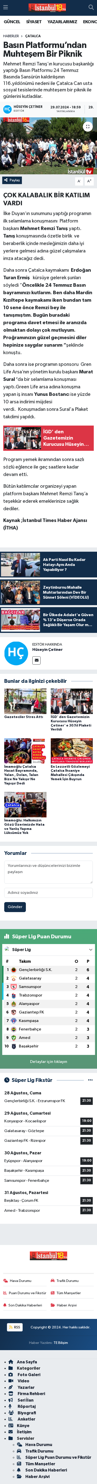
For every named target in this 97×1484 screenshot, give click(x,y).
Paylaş (15, 180)
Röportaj (26, 1406)
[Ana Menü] (5, 8)
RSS (16, 1327)
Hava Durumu (20, 1281)
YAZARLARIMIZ (62, 22)
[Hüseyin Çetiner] (16, 653)
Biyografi (26, 1413)
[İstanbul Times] (47, 8)
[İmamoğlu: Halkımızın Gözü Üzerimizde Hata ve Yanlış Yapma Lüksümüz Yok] (25, 804)
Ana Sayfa (27, 1362)
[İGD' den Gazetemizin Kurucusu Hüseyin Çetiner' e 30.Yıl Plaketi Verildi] (72, 701)
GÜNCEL (12, 22)
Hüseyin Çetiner (47, 650)
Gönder (15, 907)
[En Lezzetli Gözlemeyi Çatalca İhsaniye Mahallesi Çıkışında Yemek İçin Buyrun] (72, 751)
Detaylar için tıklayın (48, 1062)
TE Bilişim (60, 1343)
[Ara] (91, 8)
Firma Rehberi (31, 1394)
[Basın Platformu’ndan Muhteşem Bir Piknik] (48, 146)
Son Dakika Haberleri (25, 1305)
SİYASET (34, 22)
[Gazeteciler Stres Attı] (25, 701)
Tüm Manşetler (68, 1293)
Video (23, 1381)
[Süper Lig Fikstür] (90, 1080)
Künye (23, 1426)
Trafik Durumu (67, 1281)
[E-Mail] (36, 660)
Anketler (26, 1419)
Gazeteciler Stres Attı (23, 717)
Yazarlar (26, 1387)
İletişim (24, 1432)
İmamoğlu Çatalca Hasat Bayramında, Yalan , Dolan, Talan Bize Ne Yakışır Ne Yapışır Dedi (21, 775)
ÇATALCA (33, 36)
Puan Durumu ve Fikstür (27, 1293)
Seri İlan (25, 1400)
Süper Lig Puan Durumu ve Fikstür (58, 1457)
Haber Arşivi (67, 1305)
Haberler (11, 36)
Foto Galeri (28, 1375)
